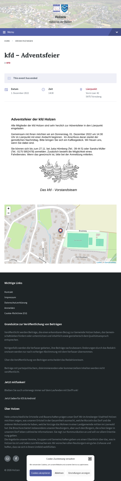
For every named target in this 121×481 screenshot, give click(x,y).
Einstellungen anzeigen (79, 473)
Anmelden (9, 307)
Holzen (60, 17)
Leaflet (99, 262)
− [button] (8, 213)
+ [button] (8, 208)
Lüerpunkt (91, 89)
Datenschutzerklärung (15, 302)
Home (7, 41)
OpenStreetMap (110, 262)
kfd (8, 62)
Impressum (10, 297)
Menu (10, 32)
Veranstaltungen (24, 41)
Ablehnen (59, 473)
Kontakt (8, 291)
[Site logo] (60, 11)
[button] (90, 458)
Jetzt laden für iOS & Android (20, 398)
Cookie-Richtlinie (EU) (15, 313)
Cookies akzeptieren (40, 473)
